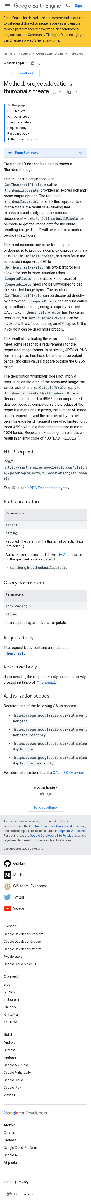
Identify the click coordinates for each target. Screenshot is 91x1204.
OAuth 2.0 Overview (68, 772)
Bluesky (9, 992)
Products (24, 53)
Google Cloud (13, 1080)
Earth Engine (46, 6)
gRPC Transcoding (43, 488)
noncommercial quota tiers (65, 18)
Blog (7, 984)
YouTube (10, 1022)
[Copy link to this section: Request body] (38, 638)
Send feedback (22, 73)
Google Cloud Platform (20, 1148)
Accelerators (13, 956)
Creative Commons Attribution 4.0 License (57, 826)
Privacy (23, 1182)
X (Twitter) (12, 1014)
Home (8, 53)
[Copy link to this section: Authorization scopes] (54, 696)
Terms (8, 1182)
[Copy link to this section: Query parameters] (48, 583)
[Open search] (68, 5)
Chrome (10, 1050)
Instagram (11, 999)
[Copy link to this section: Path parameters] (45, 502)
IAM (62, 554)
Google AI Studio (16, 1065)
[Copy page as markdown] (69, 92)
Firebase (10, 1057)
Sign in (80, 6)
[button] (45, 152)
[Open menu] (7, 5)
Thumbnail (14, 653)
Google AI (11, 1155)
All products (12, 1163)
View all (9, 1095)
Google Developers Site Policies (51, 835)
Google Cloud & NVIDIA (20, 964)
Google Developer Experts (23, 949)
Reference (76, 53)
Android (9, 1042)
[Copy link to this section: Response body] (41, 667)
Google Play (12, 1087)
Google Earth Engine (49, 53)
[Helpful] (32, 63)
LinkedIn (10, 1007)
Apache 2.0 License (73, 831)
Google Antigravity (17, 1072)
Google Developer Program (23, 934)
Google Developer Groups (22, 941)
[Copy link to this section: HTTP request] (38, 452)
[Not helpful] (39, 63)
